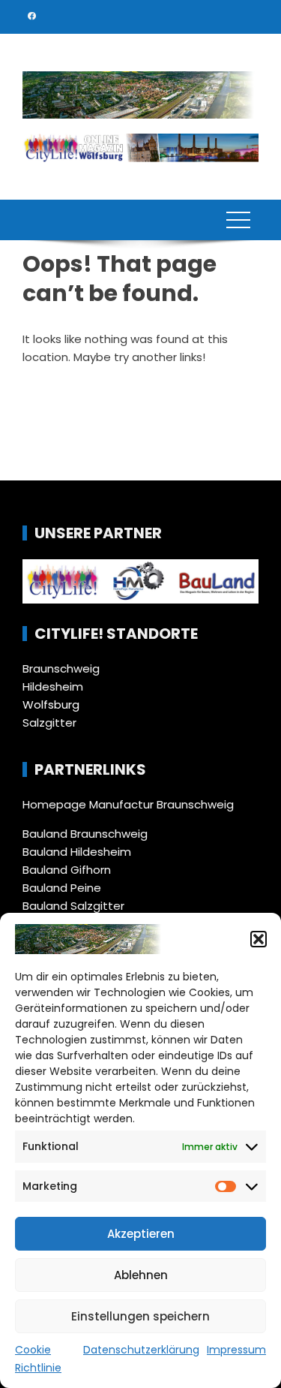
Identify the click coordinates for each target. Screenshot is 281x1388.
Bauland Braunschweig (85, 834)
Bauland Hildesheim (76, 852)
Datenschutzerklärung (141, 1349)
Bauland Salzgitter (73, 906)
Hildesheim (52, 686)
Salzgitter (49, 722)
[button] (258, 939)
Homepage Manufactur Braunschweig (128, 804)
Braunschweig (61, 668)
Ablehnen (141, 1275)
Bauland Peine (61, 888)
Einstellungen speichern (140, 1316)
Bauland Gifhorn (66, 870)
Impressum (236, 1349)
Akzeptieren (141, 1234)
